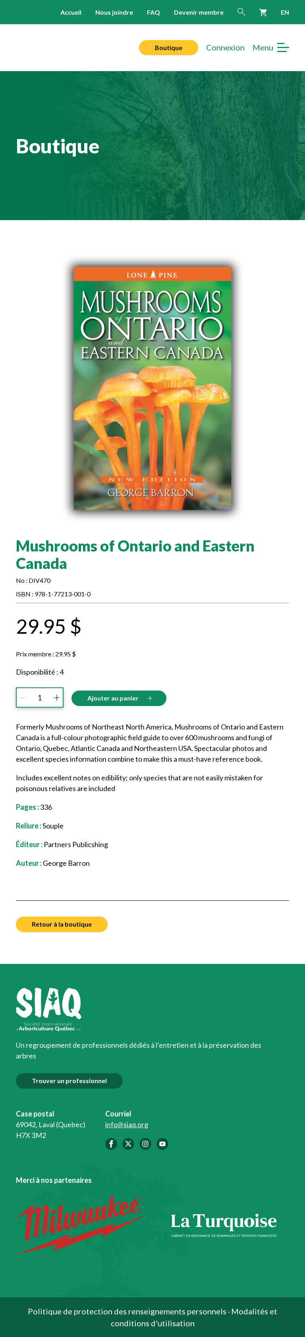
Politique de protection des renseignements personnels (127, 1311)
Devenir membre (199, 12)
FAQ (153, 12)
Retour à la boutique (62, 924)
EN (285, 12)
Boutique (168, 47)
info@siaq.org (126, 1124)
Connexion (225, 47)
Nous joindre (114, 12)
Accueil (70, 12)
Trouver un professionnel (69, 1080)
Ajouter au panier (113, 698)
